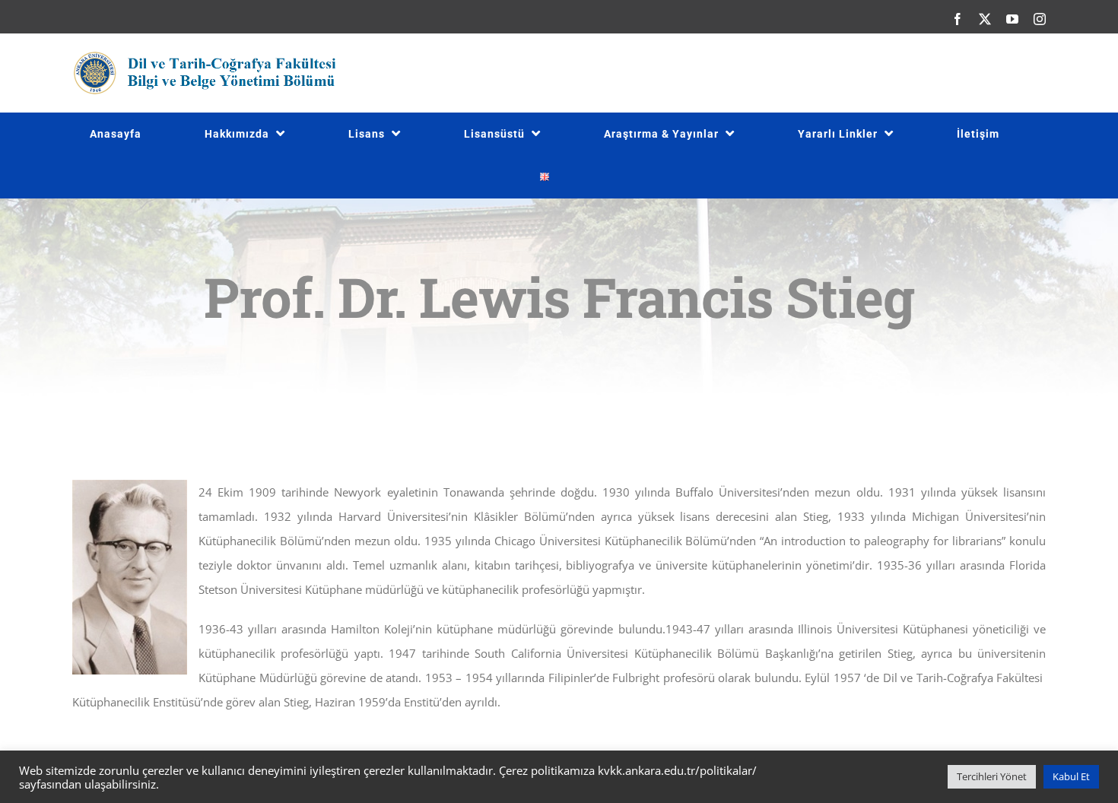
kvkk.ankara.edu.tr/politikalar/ (677, 770)
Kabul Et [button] (1071, 776)
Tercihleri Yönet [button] (992, 776)
